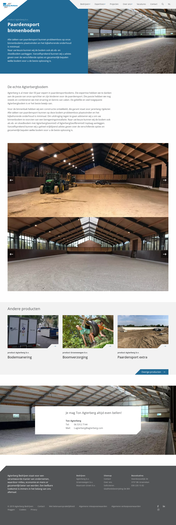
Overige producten (151, 371)
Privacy (34, 509)
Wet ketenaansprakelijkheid (62, 506)
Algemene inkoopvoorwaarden (93, 506)
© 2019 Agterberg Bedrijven (20, 506)
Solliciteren (109, 485)
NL (169, 4)
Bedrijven (84, 4)
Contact (153, 4)
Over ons (127, 4)
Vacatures (141, 4)
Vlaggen (11, 509)
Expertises (99, 4)
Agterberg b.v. (82, 479)
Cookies (22, 509)
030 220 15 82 (137, 485)
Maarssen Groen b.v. (85, 485)
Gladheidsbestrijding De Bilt (117, 488)
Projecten (114, 4)
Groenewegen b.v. (84, 482)
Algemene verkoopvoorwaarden (126, 506)
